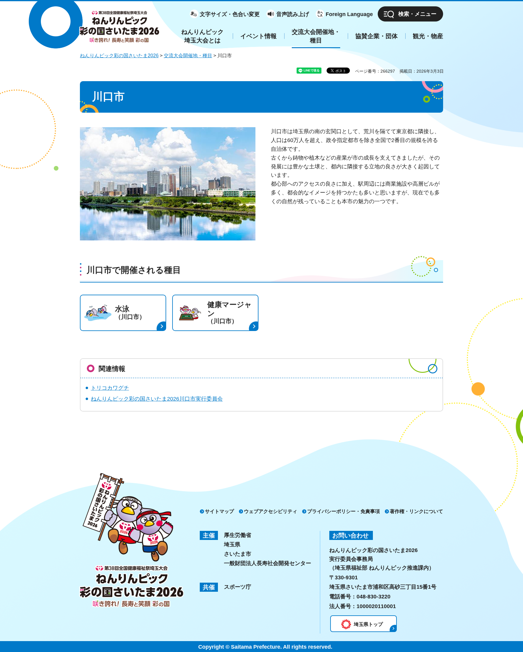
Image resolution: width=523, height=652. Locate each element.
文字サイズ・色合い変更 (230, 14)
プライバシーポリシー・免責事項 (343, 511)
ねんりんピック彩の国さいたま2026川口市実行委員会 (157, 399)
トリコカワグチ (110, 388)
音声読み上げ (292, 14)
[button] (410, 14)
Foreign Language (349, 14)
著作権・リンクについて (416, 511)
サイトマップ (219, 511)
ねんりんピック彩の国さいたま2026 (119, 55)
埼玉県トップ (368, 624)
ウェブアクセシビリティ (270, 511)
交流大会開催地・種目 (188, 55)
